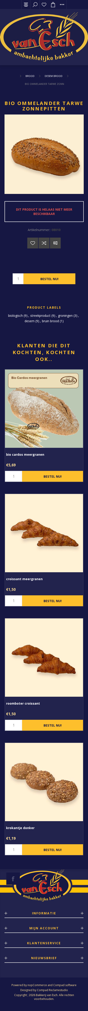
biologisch (15, 315)
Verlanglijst (44, 4)
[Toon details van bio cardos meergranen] (44, 409)
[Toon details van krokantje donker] (44, 782)
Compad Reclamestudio (52, 990)
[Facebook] (13, 879)
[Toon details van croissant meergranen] (44, 533)
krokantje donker (20, 828)
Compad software (64, 985)
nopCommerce (37, 985)
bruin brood (50, 321)
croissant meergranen (24, 579)
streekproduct (40, 315)
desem (30, 321)
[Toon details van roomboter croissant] (44, 657)
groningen (65, 315)
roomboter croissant (23, 703)
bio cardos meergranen (25, 454)
